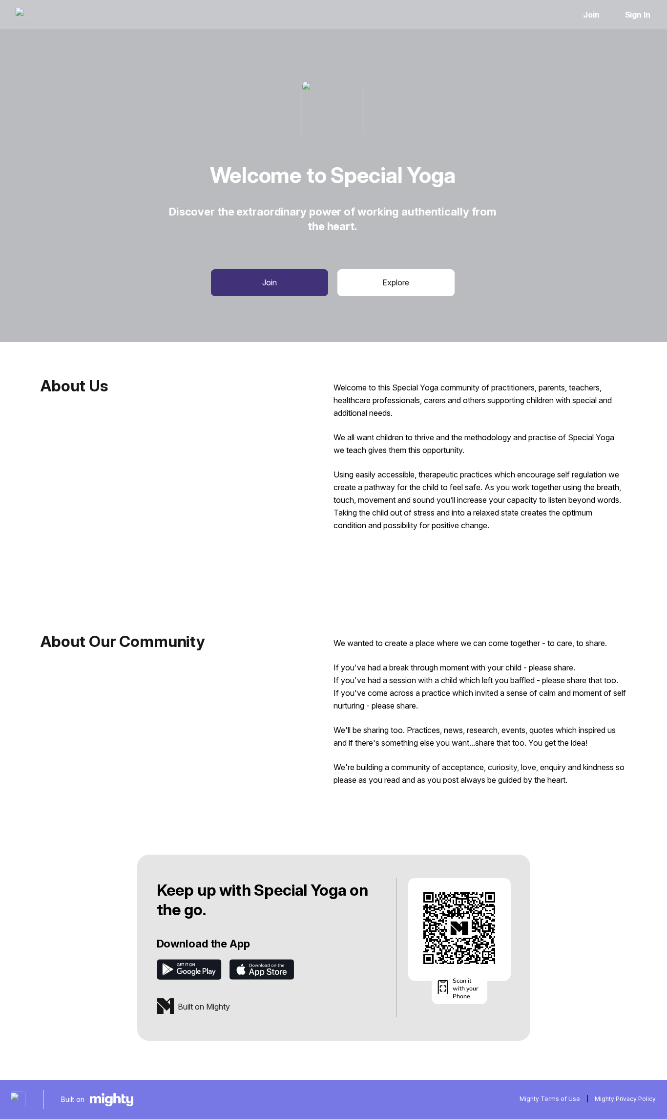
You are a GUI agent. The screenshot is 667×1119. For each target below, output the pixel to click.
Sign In (637, 15)
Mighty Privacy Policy (625, 1098)
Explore (395, 282)
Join (591, 15)
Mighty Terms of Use (550, 1098)
